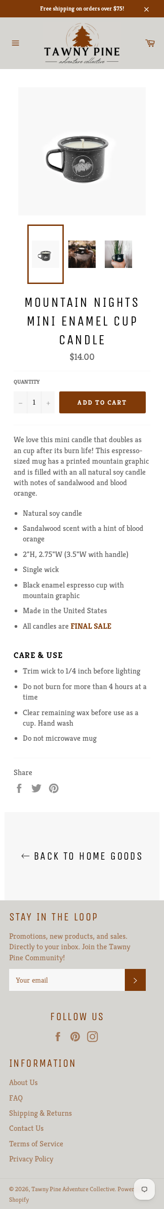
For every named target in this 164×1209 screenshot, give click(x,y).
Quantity (27, 381)
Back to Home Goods (87, 856)
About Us (23, 1082)
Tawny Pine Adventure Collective (73, 1189)
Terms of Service (36, 1144)
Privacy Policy (31, 1159)
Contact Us (26, 1128)
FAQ (16, 1098)
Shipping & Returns (40, 1113)
